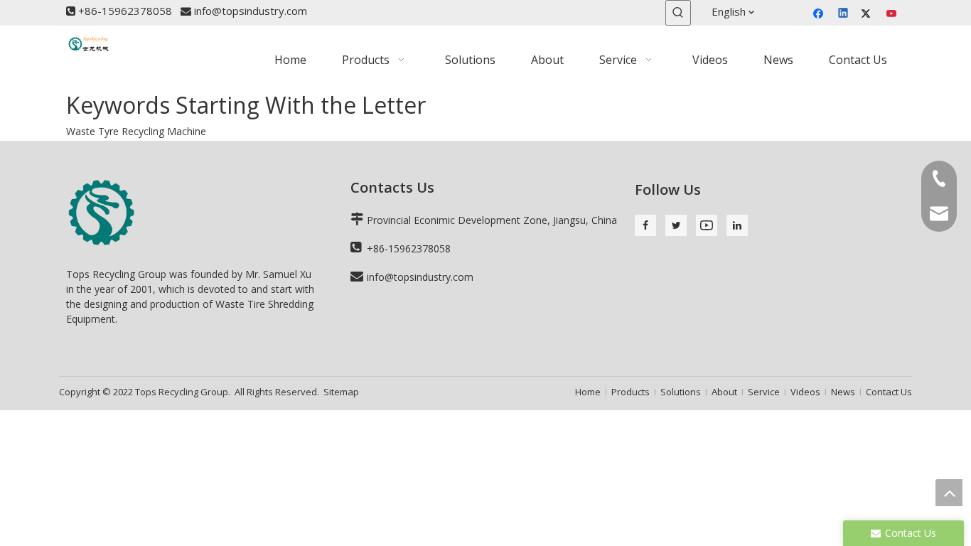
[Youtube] (892, 14)
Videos (805, 391)
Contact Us (889, 391)
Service (764, 391)
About (724, 391)
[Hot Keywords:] (678, 13)
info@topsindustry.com (250, 11)
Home (588, 391)
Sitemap (341, 391)
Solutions (680, 391)
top (948, 492)
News (843, 391)
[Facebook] (820, 14)
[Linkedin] (844, 14)
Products (630, 391)
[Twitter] (868, 14)
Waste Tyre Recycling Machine (136, 131)
